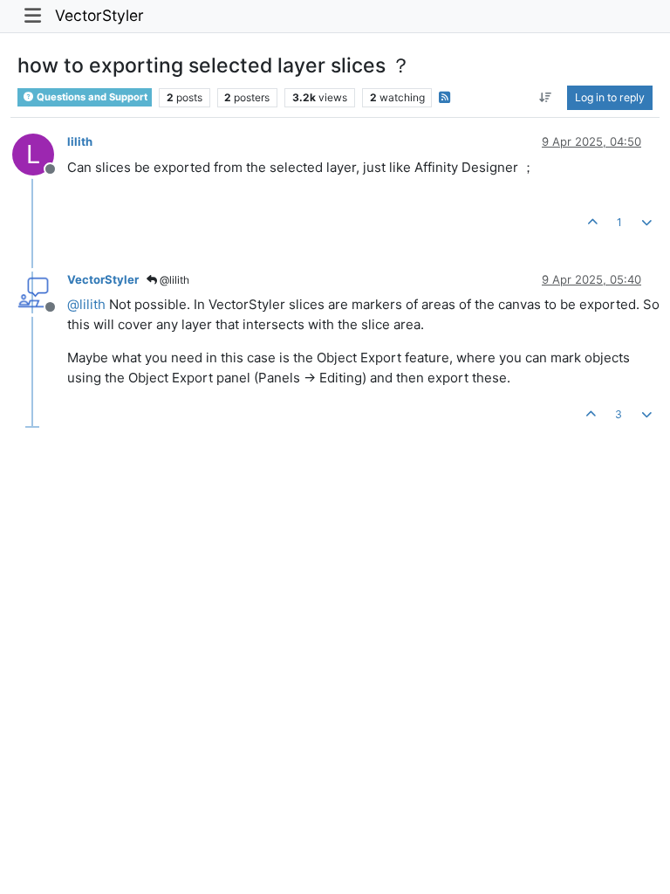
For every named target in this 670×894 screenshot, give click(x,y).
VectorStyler (99, 15)
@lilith (173, 279)
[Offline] (39, 291)
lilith (79, 141)
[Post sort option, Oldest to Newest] (545, 98)
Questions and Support (90, 97)
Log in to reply (610, 97)
